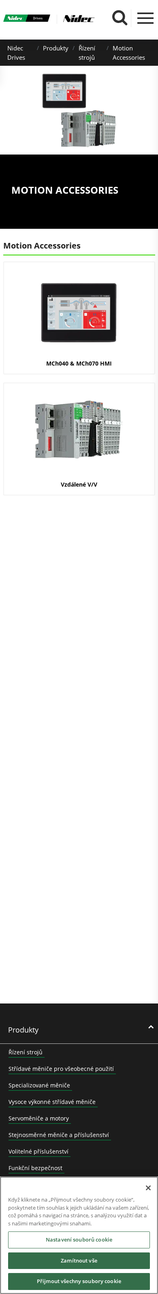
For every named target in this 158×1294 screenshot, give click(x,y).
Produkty (55, 48)
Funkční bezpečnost (35, 1168)
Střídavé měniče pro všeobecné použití (61, 1068)
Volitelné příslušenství (38, 1151)
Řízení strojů (26, 1052)
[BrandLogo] (27, 19)
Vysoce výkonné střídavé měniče (52, 1102)
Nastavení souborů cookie (79, 1239)
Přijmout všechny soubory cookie (79, 1281)
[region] (79, 1235)
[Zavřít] (148, 1188)
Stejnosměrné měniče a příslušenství (59, 1135)
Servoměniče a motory (39, 1118)
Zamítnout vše (79, 1260)
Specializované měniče (39, 1085)
